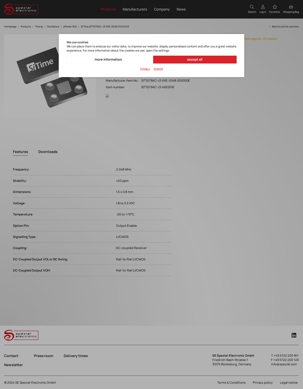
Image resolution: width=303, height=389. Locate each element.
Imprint (158, 69)
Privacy (145, 69)
